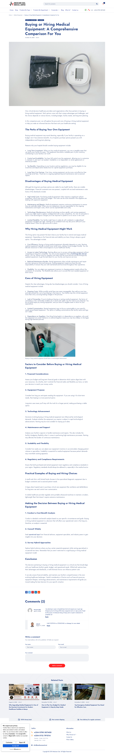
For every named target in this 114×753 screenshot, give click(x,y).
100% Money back (26, 719)
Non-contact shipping (58, 719)
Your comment (28, 653)
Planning (40, 20)
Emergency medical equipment (85, 686)
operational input (34, 534)
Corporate (54, 10)
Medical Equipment (18, 15)
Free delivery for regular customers (90, 719)
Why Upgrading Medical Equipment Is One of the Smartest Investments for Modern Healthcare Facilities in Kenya (23, 707)
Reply (46, 617)
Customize (9, 742)
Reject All (22, 742)
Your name (28, 644)
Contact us (75, 10)
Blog (62, 10)
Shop (16, 10)
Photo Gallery (70, 740)
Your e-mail (61, 644)
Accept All (15, 746)
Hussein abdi (37, 609)
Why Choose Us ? (71, 735)
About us (68, 732)
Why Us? (67, 10)
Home (11, 10)
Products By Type (25, 10)
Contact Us (69, 737)
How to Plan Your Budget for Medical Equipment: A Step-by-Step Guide (54, 706)
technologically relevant (79, 254)
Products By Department (40, 10)
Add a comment (57, 666)
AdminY (37, 37)
